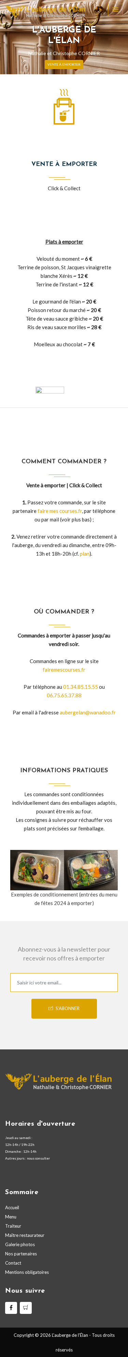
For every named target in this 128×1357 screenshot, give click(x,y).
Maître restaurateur (24, 1235)
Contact (13, 1263)
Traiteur (13, 1226)
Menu (10, 1216)
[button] (9, 37)
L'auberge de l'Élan (70, 1335)
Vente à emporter (64, 64)
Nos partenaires (21, 1253)
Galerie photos (20, 1244)
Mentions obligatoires (27, 1272)
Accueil (12, 1207)
